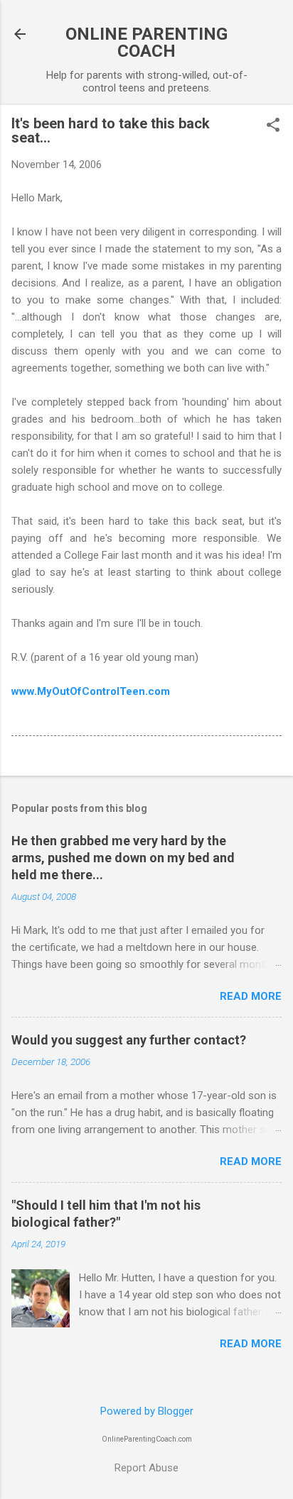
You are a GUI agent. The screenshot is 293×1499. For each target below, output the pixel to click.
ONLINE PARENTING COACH (146, 42)
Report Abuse (146, 1467)
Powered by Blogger (146, 1411)
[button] (273, 126)
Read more (251, 996)
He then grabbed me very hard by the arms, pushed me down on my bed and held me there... (123, 857)
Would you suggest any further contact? (128, 1039)
